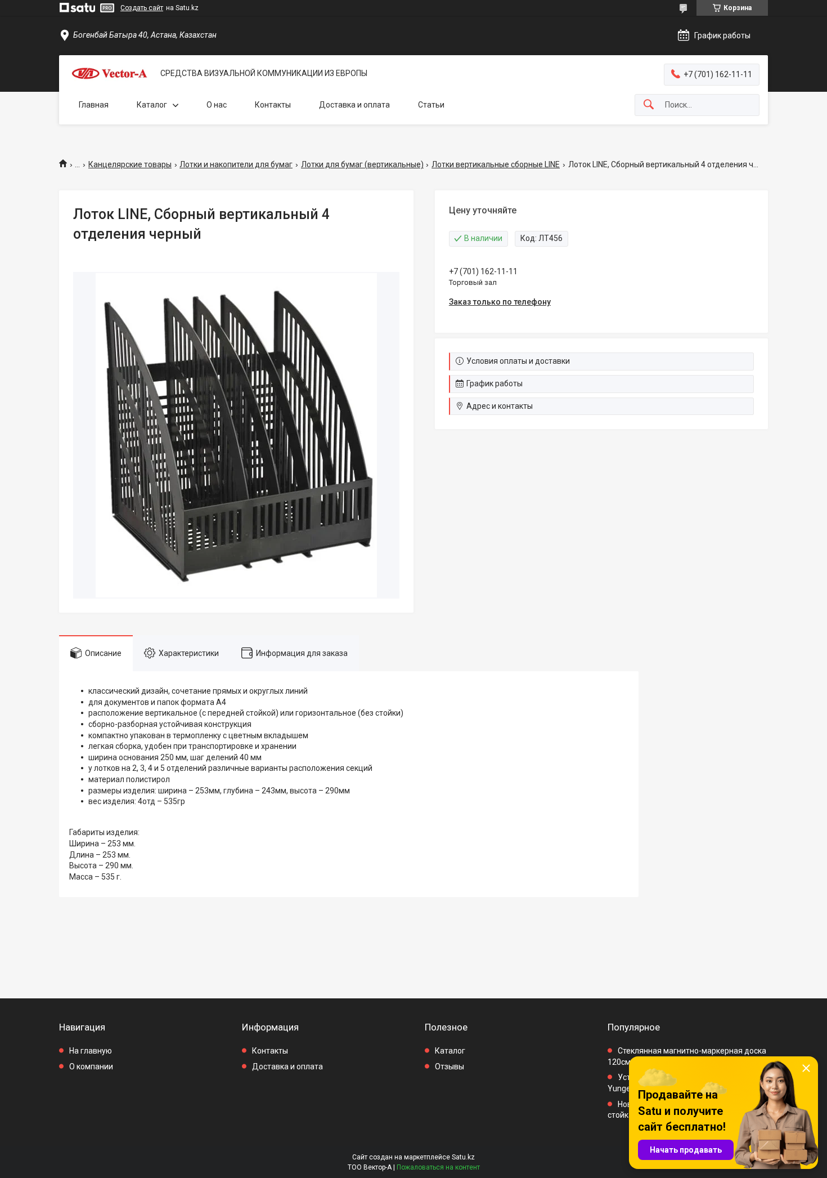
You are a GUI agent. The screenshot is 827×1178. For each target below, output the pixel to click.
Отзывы (449, 1066)
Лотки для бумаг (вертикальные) (362, 164)
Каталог (152, 104)
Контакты (273, 104)
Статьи (431, 104)
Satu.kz (463, 1157)
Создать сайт (141, 8)
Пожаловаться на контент (438, 1167)
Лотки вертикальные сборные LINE (496, 164)
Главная (94, 104)
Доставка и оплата (354, 104)
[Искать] (649, 105)
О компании (91, 1066)
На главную (90, 1050)
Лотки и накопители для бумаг (236, 164)
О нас (216, 104)
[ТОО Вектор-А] (110, 73)
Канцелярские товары (130, 164)
